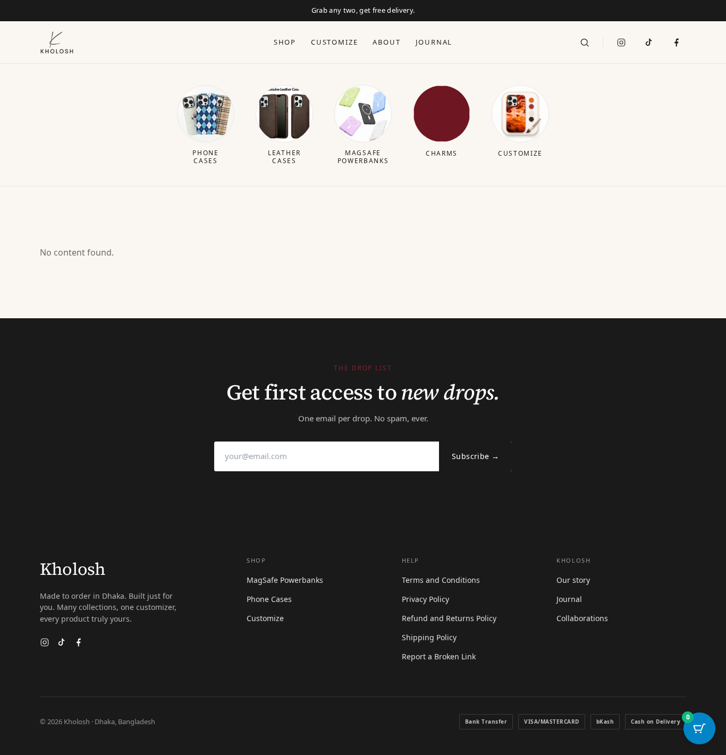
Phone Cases (269, 599)
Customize (334, 42)
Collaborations (582, 618)
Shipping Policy (429, 637)
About (386, 42)
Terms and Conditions (441, 580)
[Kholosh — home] (57, 42)
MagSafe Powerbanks (285, 580)
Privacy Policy (425, 599)
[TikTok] (649, 42)
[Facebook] (78, 642)
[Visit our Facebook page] (676, 42)
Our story (573, 580)
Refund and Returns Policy (449, 618)
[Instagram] (621, 42)
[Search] (584, 42)
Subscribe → (475, 456)
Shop (285, 42)
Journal (434, 42)
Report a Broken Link (439, 656)
